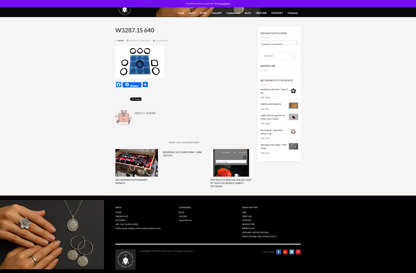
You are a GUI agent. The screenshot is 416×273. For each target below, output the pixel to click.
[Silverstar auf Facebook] (278, 251)
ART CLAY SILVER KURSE (126, 224)
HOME (118, 212)
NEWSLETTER (248, 224)
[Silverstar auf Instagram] (291, 251)
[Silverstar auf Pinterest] (298, 251)
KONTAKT (246, 220)
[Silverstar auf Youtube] (285, 251)
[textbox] (279, 44)
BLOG (181, 212)
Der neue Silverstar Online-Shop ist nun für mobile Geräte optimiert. (231, 183)
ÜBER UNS (247, 216)
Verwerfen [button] (224, 3)
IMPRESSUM (248, 228)
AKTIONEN (120, 220)
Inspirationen (185, 220)
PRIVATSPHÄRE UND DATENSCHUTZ (259, 236)
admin (121, 40)
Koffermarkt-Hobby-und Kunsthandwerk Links (138, 228)
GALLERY (183, 216)
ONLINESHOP (121, 216)
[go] (294, 56)
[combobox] (279, 43)
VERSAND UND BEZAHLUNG (255, 232)
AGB (244, 212)
